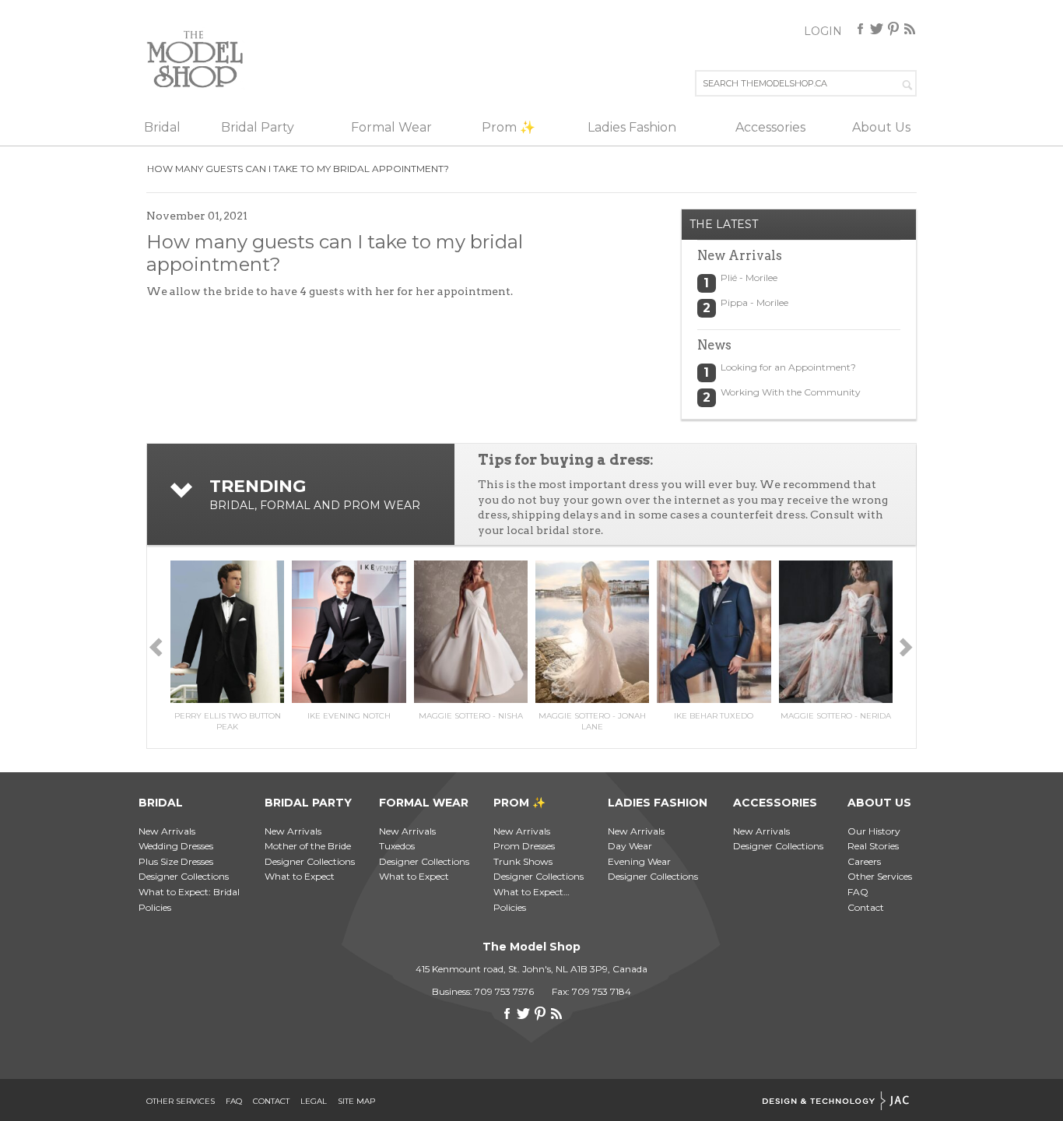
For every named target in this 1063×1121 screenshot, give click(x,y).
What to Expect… (531, 892)
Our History (873, 831)
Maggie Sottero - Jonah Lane (592, 721)
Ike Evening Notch (349, 716)
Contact (865, 907)
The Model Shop (195, 58)
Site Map (356, 1101)
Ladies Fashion (632, 127)
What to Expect (300, 876)
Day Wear (630, 846)
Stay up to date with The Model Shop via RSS (910, 29)
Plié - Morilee (749, 277)
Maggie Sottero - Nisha (471, 716)
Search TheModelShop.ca (908, 83)
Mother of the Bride (308, 846)
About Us (881, 127)
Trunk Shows (523, 861)
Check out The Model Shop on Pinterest (893, 29)
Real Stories (873, 846)
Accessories (770, 127)
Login (823, 31)
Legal (313, 1101)
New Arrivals (167, 831)
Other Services (879, 876)
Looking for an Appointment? (788, 367)
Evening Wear (639, 861)
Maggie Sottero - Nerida (836, 716)
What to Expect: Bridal (189, 892)
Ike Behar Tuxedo (713, 716)
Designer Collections (184, 876)
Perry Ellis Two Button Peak (227, 721)
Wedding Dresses (176, 846)
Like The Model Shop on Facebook (861, 29)
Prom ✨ (508, 127)
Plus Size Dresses (176, 861)
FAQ (857, 892)
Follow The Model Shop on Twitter (877, 29)
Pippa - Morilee (754, 302)
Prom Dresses (524, 846)
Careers (864, 861)
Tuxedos (397, 846)
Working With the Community (791, 392)
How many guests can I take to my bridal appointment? (298, 168)
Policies (155, 907)
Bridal (162, 127)
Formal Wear (391, 127)
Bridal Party (257, 127)
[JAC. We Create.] (836, 1101)
